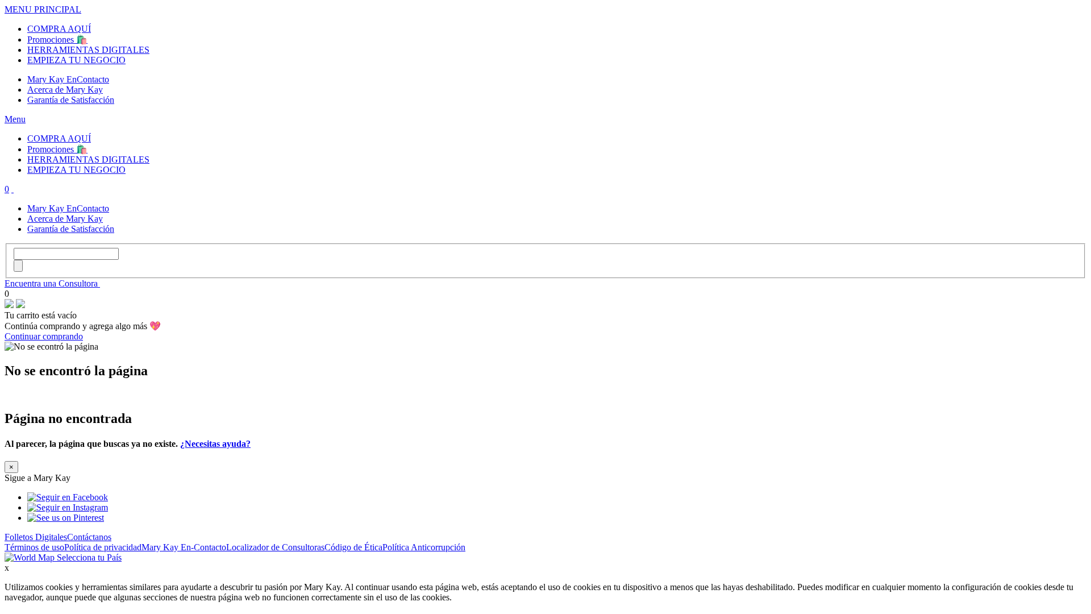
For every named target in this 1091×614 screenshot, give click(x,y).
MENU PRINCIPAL (43, 9)
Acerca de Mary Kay (65, 89)
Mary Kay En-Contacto (183, 547)
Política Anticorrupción (423, 547)
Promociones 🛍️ (57, 39)
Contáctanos (89, 537)
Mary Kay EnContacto (68, 79)
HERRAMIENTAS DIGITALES (88, 50)
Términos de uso (34, 547)
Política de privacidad (102, 547)
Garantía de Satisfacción (70, 100)
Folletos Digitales (36, 537)
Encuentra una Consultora (52, 283)
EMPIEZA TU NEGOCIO (76, 60)
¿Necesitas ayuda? (215, 444)
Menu (15, 119)
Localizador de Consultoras (275, 547)
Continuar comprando (44, 336)
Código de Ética (353, 547)
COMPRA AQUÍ (59, 29)
